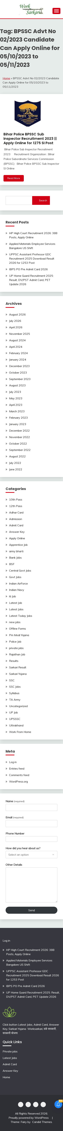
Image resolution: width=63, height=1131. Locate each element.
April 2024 (15, 346)
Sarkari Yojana (18, 674)
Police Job (15, 641)
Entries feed (16, 768)
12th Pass (15, 506)
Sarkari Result (17, 667)
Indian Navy (16, 590)
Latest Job (15, 603)
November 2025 (19, 333)
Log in (13, 762)
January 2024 (17, 359)
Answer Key (17, 531)
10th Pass (15, 499)
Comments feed (19, 775)
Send (31, 910)
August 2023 (17, 385)
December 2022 (19, 430)
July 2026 (15, 321)
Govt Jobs (15, 577)
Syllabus (14, 693)
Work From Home (20, 732)
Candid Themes (42, 1122)
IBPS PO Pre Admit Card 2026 (28, 269)
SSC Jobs (15, 686)
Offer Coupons (35, 1104)
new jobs (14, 622)
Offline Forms (17, 628)
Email (15, 817)
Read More (13, 178)
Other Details (14, 864)
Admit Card (16, 525)
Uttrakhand (16, 725)
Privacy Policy (20, 1104)
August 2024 (17, 340)
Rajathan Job (17, 654)
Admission (15, 519)
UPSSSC (14, 719)
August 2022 (17, 456)
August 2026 (17, 314)
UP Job (13, 712)
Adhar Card (16, 512)
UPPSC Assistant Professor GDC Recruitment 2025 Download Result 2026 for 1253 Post (31, 258)
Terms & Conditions (43, 1104)
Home (6, 78)
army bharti (16, 551)
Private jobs (10, 1051)
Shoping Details (28, 1104)
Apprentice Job (18, 544)
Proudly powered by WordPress (29, 1117)
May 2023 (15, 398)
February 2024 (18, 353)
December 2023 (19, 366)
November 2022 (19, 437)
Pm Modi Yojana (19, 635)
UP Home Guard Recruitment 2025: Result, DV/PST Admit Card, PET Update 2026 (31, 280)
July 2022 (15, 463)
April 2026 (15, 327)
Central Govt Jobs (20, 570)
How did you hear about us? (23, 848)
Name (15, 801)
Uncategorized (18, 706)
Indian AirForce (18, 583)
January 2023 (17, 424)
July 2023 (15, 392)
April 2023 (15, 405)
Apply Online (17, 538)
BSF (11, 564)
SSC (12, 680)
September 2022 (20, 450)
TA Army (14, 699)
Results (13, 661)
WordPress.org (18, 781)
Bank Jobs (15, 557)
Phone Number (15, 833)
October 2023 (18, 372)
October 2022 (18, 443)
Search (43, 200)
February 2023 (18, 417)
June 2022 (15, 469)
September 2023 (20, 379)
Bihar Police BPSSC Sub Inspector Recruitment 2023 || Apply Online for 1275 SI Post (30, 138)
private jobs (16, 648)
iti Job (12, 596)
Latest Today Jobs (20, 615)
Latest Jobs (16, 609)
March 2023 (17, 411)
